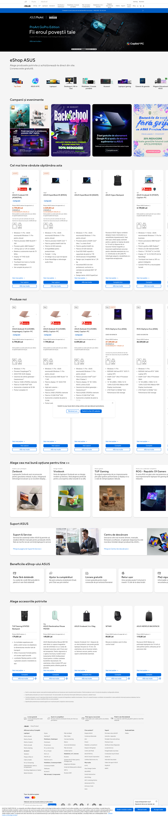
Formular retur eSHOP (111, 733)
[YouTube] (75, 805)
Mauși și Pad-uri (28, 757)
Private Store (129, 6)
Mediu (127, 733)
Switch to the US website (91, 411)
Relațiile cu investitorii (91, 745)
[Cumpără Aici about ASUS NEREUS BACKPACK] (159, 678)
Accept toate (158, 810)
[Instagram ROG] (69, 805)
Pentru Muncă (28, 739)
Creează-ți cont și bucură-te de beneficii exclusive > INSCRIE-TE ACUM (84, 10)
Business (141, 1)
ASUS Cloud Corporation (92, 756)
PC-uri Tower (48, 751)
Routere (66, 757)
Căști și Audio (28, 760)
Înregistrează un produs (111, 751)
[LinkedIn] (94, 805)
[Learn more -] (29, 130)
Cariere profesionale (90, 736)
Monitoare (47, 742)
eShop (35, 6)
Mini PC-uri (47, 757)
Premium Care (109, 742)
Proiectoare (47, 745)
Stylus (46, 733)
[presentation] (35, 678)
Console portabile (49, 765)
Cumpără (149, 282)
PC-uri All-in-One (49, 748)
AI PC (86, 765)
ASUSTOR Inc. (89, 754)
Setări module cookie (124, 810)
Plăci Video (67, 736)
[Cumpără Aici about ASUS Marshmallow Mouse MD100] (66, 678)
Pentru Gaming (28, 748)
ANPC (106, 768)
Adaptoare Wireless (69, 764)
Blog (134, 6)
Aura (86, 789)
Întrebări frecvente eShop (112, 739)
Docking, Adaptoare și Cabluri (32, 770)
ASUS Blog (88, 777)
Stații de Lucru (48, 760)
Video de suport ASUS (111, 762)
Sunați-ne (107, 756)
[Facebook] (82, 805)
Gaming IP (47, 736)
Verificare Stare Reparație (112, 745)
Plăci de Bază (68, 733)
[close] (112, 403)
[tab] (72, 49)
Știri (86, 739)
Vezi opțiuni (25, 282)
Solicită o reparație (110, 736)
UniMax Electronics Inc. (91, 759)
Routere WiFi (68, 773)
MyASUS (107, 765)
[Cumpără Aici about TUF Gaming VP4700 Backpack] (35, 678)
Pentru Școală (28, 745)
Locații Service (109, 748)
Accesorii (46, 771)
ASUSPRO (88, 771)
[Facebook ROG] (88, 805)
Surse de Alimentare (70, 745)
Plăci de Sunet (68, 748)
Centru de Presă (89, 751)
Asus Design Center (90, 768)
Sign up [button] (52, 805)
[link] (27, 6)
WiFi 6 (66, 770)
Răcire (66, 742)
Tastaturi (26, 754)
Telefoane (46, 768)
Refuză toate (142, 810)
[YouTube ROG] (100, 805)
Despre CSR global (90, 748)
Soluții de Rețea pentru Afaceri (73, 767)
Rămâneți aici (72, 411)
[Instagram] (63, 805)
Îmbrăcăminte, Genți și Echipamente (30, 766)
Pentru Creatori (28, 742)
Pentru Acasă (28, 736)
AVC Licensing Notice (91, 780)
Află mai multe (25, 286)
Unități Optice (68, 751)
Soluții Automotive (90, 774)
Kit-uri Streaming (29, 763)
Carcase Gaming (69, 739)
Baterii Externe (28, 773)
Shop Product (35, 726)
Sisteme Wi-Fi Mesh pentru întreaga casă (72, 760)
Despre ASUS (88, 733)
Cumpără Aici (117, 282)
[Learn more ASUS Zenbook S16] (84, 28)
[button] (135, 1)
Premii (86, 742)
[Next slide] (143, 10)
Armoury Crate (89, 786)
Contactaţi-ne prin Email (112, 754)
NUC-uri (46, 754)
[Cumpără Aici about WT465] (128, 678)
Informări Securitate (110, 759)
